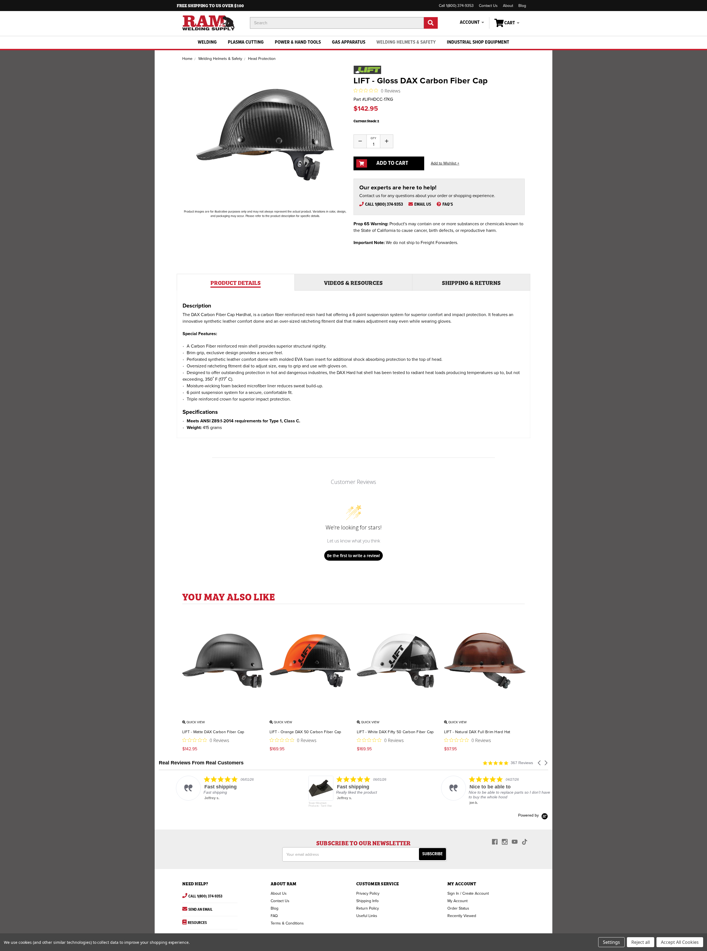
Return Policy (367, 908)
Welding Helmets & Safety (406, 42)
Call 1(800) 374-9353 (456, 5)
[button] (539, 763)
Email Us (422, 204)
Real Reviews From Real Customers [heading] (201, 763)
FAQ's (447, 204)
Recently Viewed (461, 915)
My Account (457, 901)
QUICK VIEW (195, 722)
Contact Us (488, 5)
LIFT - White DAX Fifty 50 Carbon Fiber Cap (395, 732)
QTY (373, 138)
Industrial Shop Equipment (478, 42)
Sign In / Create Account (468, 893)
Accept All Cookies (680, 942)
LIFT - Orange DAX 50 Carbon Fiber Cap (305, 732)
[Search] (431, 23)
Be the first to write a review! (353, 555)
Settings (611, 942)
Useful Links (366, 915)
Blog (522, 5)
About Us (279, 893)
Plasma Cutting (246, 42)
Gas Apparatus (348, 42)
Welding (207, 42)
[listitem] (214, 788)
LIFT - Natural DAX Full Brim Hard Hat (477, 732)
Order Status (458, 908)
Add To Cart (391, 163)
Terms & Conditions (287, 923)
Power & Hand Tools (298, 42)
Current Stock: (366, 120)
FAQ (274, 915)
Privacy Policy (367, 893)
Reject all (640, 942)
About (508, 5)
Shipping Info (367, 901)
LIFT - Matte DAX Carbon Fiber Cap (213, 732)
